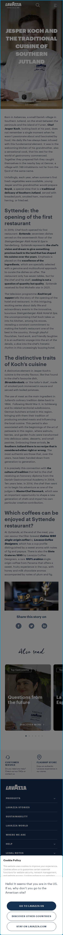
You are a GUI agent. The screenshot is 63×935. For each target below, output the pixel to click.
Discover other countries (31, 916)
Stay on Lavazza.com (31, 926)
